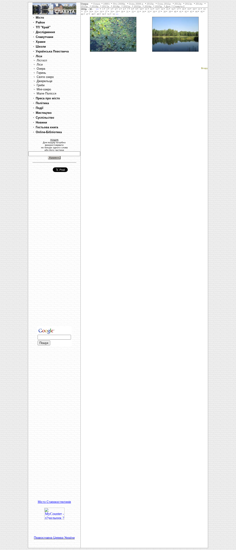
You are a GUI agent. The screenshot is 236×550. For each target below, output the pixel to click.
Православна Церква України (54, 537)
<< (97, 9)
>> (116, 14)
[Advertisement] (54, 254)
